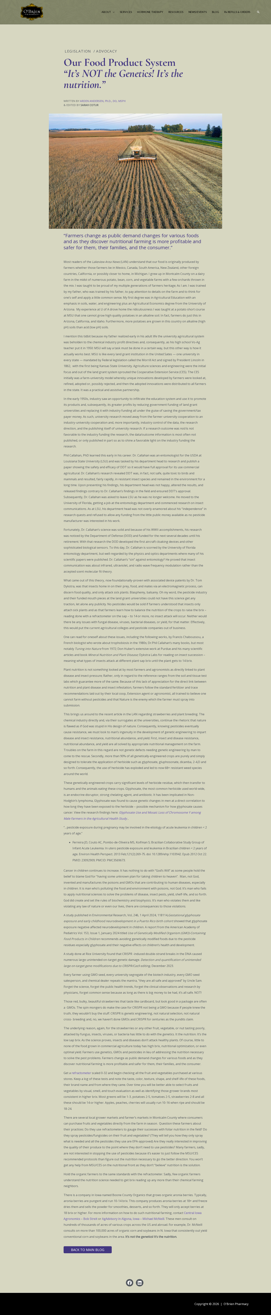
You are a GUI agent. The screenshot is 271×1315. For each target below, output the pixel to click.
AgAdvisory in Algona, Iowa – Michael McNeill (133, 1219)
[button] (113, 12)
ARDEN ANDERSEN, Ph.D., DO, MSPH (103, 101)
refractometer (81, 1073)
